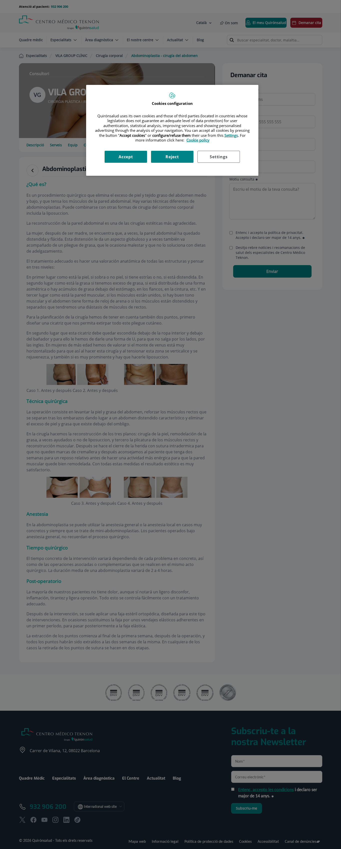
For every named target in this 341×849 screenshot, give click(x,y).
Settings (218, 157)
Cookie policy (197, 140)
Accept (126, 157)
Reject (172, 157)
